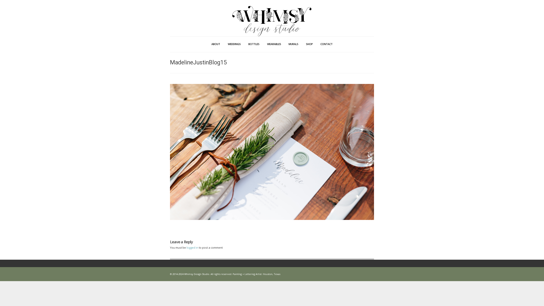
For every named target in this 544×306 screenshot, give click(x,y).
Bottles (253, 44)
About (215, 44)
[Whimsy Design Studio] (272, 12)
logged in (193, 247)
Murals (293, 44)
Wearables (274, 44)
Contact (326, 44)
